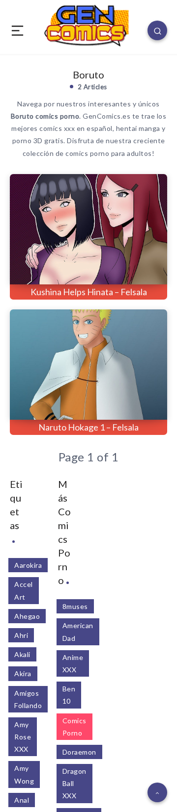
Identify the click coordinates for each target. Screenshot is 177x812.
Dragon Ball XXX (74, 783)
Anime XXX (73, 663)
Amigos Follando (28, 699)
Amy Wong (24, 774)
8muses (75, 606)
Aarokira (28, 565)
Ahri (21, 635)
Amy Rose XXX (22, 736)
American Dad (77, 631)
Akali (22, 654)
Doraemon (79, 752)
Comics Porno (74, 726)
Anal (21, 800)
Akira (22, 673)
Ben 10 (69, 695)
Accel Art (23, 590)
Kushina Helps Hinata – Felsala (88, 291)
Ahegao (27, 616)
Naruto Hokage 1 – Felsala (88, 427)
